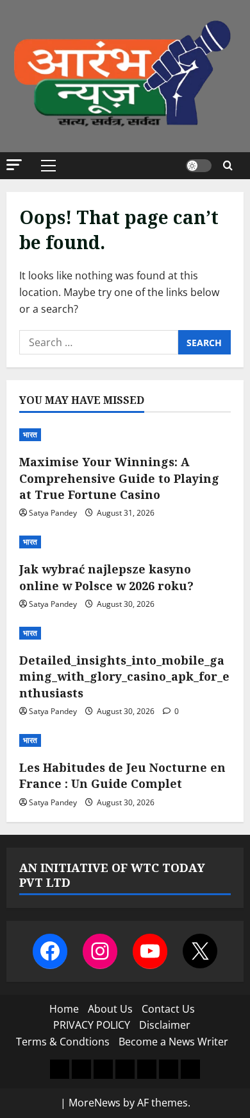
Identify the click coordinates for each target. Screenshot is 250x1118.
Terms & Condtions (63, 1042)
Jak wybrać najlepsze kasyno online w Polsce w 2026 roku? (106, 577)
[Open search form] (228, 165)
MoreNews (95, 1103)
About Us (110, 1009)
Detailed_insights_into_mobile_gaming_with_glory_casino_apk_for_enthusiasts (124, 676)
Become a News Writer (173, 1042)
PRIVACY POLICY (91, 1025)
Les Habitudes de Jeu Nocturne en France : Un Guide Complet (122, 775)
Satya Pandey (53, 512)
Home (64, 1009)
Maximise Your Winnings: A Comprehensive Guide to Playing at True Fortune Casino (119, 478)
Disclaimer (164, 1025)
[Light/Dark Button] (199, 165)
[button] (14, 164)
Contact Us (168, 1009)
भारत (30, 434)
